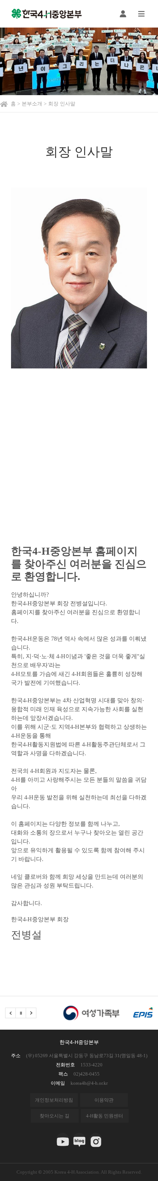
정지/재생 (20, 1013)
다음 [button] (31, 1013)
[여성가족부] (80, 1013)
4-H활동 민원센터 (104, 1116)
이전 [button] (10, 1013)
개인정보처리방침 (54, 1100)
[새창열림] (62, 1139)
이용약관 (104, 1100)
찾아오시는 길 (54, 1116)
